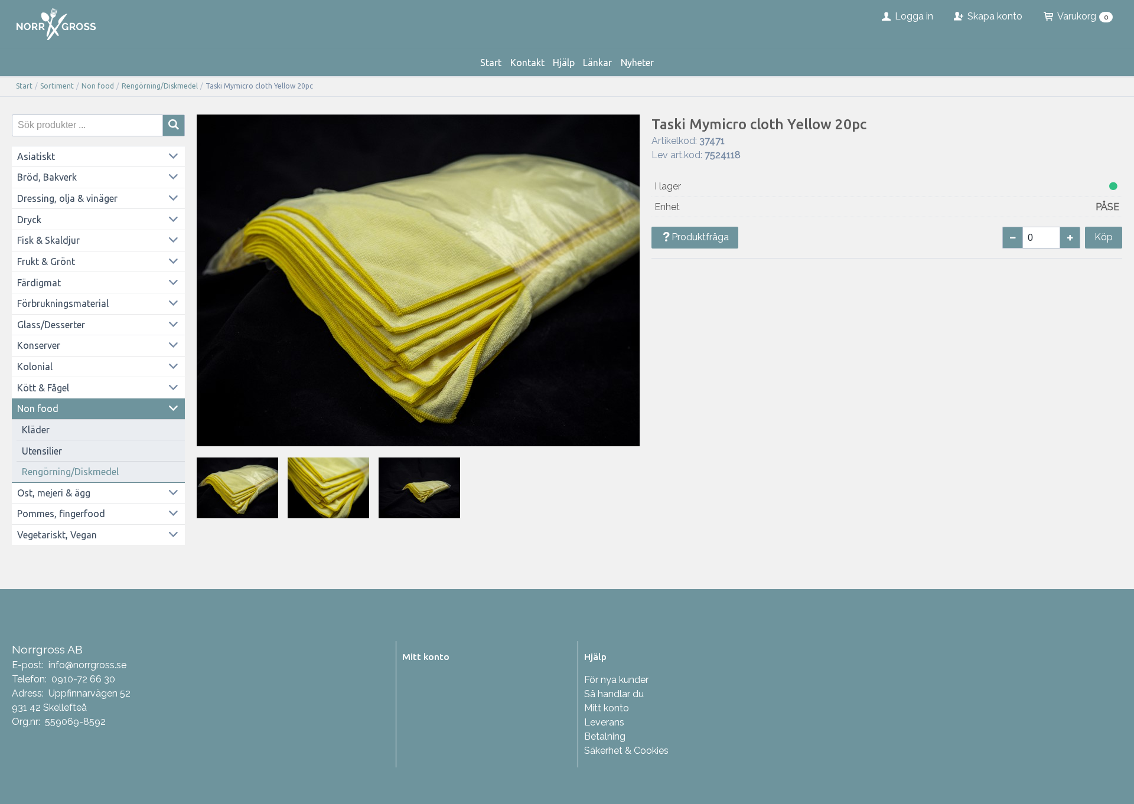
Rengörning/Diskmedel (160, 86)
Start (490, 62)
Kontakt (527, 62)
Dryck (29, 219)
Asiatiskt (36, 156)
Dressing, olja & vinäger (67, 198)
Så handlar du (614, 694)
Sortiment (57, 86)
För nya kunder (616, 679)
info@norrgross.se (87, 665)
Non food (98, 86)
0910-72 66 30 (83, 679)
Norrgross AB (47, 649)
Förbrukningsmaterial (63, 303)
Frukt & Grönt (46, 261)
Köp (1103, 237)
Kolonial (35, 366)
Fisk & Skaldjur (48, 240)
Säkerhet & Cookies (626, 750)
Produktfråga (700, 237)
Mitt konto (606, 708)
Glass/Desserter (51, 324)
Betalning (604, 736)
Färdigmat (39, 282)
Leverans (604, 722)
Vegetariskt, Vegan (57, 535)
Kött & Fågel (43, 388)
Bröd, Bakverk (47, 177)
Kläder (36, 429)
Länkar (597, 62)
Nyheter (637, 62)
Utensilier (42, 451)
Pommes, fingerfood (61, 513)
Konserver (38, 345)
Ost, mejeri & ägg (53, 493)
